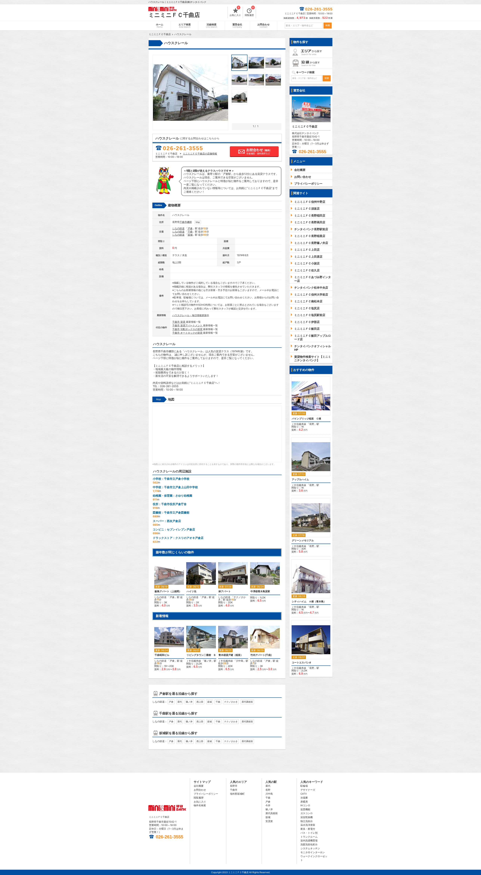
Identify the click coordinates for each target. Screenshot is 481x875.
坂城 (190, 234)
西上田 (200, 701)
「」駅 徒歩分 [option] (168, 585)
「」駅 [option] (201, 648)
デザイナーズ (307, 789)
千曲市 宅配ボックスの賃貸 (187, 329)
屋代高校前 (247, 701)
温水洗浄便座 (307, 824)
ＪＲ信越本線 (193, 660)
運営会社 (237, 25)
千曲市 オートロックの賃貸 (187, 332)
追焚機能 (305, 809)
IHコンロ (305, 805)
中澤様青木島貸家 (260, 591)
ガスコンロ (306, 813)
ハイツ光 (191, 591)
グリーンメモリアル (303, 540)
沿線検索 (211, 25)
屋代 (179, 701)
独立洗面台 (306, 821)
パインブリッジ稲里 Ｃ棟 (306, 418)
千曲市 (183, 221)
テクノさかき (231, 701)
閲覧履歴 (249, 12)
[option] (265, 580)
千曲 (190, 231)
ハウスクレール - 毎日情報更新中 (190, 315)
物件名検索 (200, 805)
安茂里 (269, 821)
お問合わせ (263, 25)
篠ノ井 (207, 660)
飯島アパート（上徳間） (168, 591)
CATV (303, 793)
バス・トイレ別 (309, 832)
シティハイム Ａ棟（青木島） (309, 601)
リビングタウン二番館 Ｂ (201, 655)
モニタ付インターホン (312, 852)
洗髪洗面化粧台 (309, 844)
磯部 (189, 221)
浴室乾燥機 (306, 817)
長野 (311, 423)
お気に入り (235, 12)
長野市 (233, 785)
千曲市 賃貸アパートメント (187, 325)
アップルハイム (300, 479)
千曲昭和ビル (162, 655)
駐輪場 (304, 785)
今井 (267, 805)
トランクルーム (309, 836)
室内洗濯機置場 (309, 840)
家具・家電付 (307, 828)
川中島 (239, 660)
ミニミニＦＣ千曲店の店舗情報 (200, 153)
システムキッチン (310, 848)
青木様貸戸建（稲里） (231, 655)
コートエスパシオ (301, 662)
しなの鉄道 (178, 228)
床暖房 (304, 801)
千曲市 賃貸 (179, 321)
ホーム (159, 25)
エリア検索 (184, 25)
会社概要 (198, 785)
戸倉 (190, 228)
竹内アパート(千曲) (261, 655)
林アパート (225, 591)
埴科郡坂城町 (237, 793)
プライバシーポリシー (206, 793)
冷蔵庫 (304, 797)
